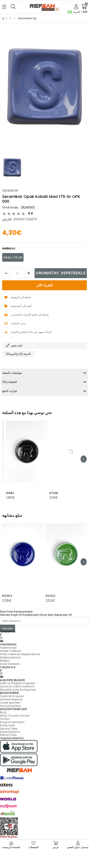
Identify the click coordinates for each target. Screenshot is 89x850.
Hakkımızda (8, 648)
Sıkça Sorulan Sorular (15, 716)
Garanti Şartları (10, 706)
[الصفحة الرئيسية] (6, 18)
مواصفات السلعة (12, 373)
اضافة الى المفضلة (23, 460)
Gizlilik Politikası (10, 651)
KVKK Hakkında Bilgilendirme (20, 654)
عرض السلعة (31, 460)
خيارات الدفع (9, 391)
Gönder (7, 628)
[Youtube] (1, 641)
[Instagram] (1, 638)
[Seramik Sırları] (14, 18)
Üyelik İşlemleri (10, 703)
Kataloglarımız (10, 732)
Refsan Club (8, 735)
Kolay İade (7, 725)
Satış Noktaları (10, 664)
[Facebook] (1, 635)
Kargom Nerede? (12, 722)
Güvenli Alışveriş (11, 699)
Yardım (5, 719)
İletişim (5, 661)
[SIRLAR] (10, 18)
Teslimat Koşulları (12, 696)
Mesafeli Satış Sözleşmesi (18, 690)
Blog (3, 712)
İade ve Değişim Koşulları (17, 683)
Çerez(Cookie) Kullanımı (17, 686)
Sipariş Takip (9, 729)
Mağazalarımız (10, 657)
